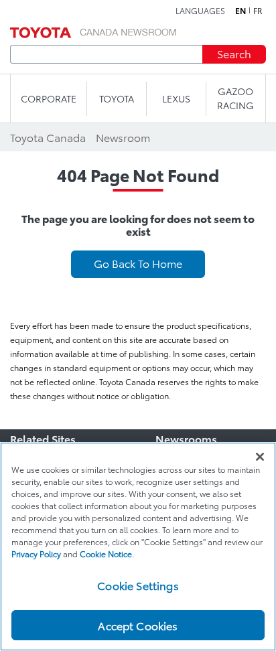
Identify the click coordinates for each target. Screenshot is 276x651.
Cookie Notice (106, 553)
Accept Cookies (138, 625)
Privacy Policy (36, 553)
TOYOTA (116, 98)
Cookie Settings (137, 585)
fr (258, 10)
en (240, 10)
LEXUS (176, 98)
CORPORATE (48, 98)
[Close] (260, 457)
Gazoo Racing (235, 98)
